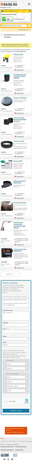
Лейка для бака (18, 54)
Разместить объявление (10, 11)
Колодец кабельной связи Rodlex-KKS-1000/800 (20, 76)
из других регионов (20, 51)
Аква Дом (3, 65)
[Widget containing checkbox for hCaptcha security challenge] (16, 401)
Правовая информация (12, 444)
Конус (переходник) (20, 202)
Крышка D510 (18, 161)
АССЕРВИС (4, 238)
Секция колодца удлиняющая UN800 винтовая (20, 119)
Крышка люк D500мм (20, 98)
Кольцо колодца (19, 141)
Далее (9, 274)
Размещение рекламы (20, 446)
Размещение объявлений (7, 446)
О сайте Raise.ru (19, 449)
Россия (27, 46)
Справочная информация (7, 449)
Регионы (2, 444)
